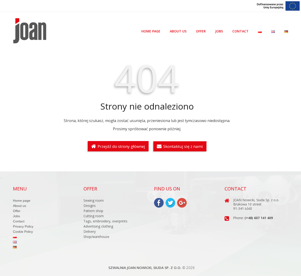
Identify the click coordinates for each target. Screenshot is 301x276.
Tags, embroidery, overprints (105, 221)
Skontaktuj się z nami (182, 146)
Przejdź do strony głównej (121, 146)
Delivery (89, 231)
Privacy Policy (23, 226)
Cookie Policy (23, 231)
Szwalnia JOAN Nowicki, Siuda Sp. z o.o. (144, 267)
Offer (201, 31)
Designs (89, 205)
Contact (240, 31)
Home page (150, 31)
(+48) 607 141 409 (259, 218)
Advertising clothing (98, 226)
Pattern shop (93, 211)
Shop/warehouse (96, 236)
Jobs (219, 31)
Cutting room (93, 216)
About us (178, 31)
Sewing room (93, 200)
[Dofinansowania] (278, 5)
